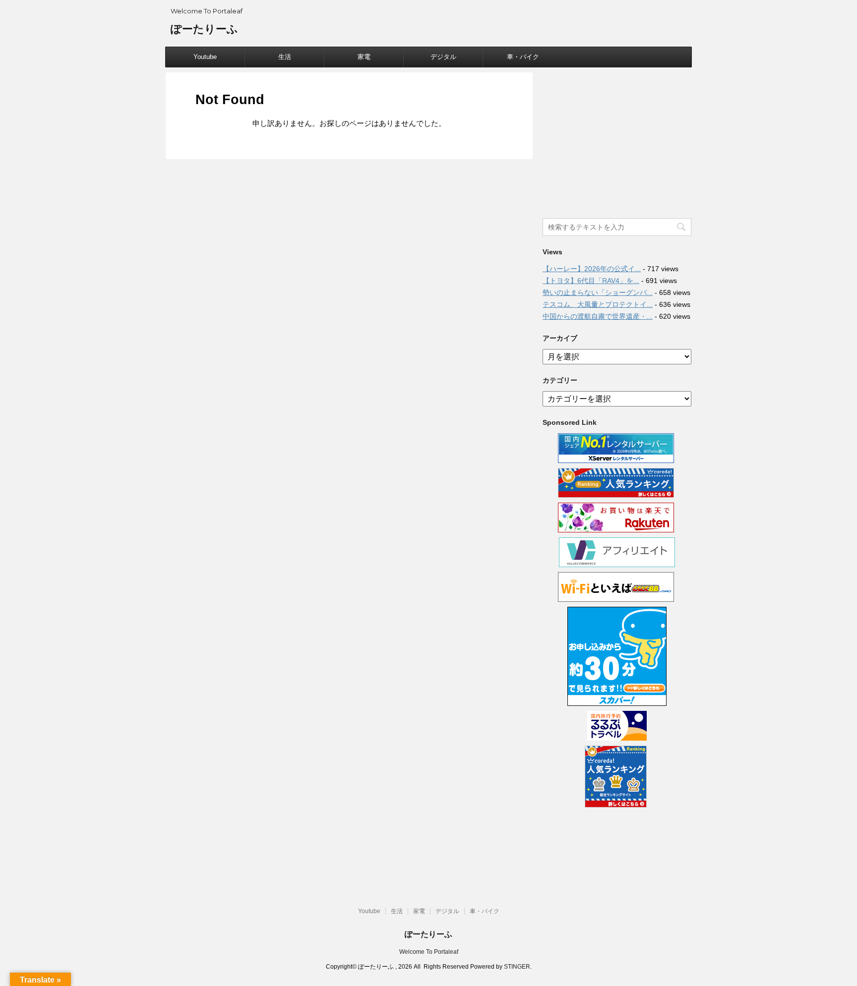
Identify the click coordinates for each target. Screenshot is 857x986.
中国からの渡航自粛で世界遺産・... (598, 316)
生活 (284, 56)
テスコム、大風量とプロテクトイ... (598, 304)
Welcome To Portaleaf (428, 951)
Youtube (205, 56)
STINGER (517, 966)
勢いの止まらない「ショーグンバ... (598, 292)
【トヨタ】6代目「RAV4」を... (591, 281)
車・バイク (523, 56)
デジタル (443, 56)
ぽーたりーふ (204, 29)
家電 (364, 56)
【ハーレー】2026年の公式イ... (592, 269)
